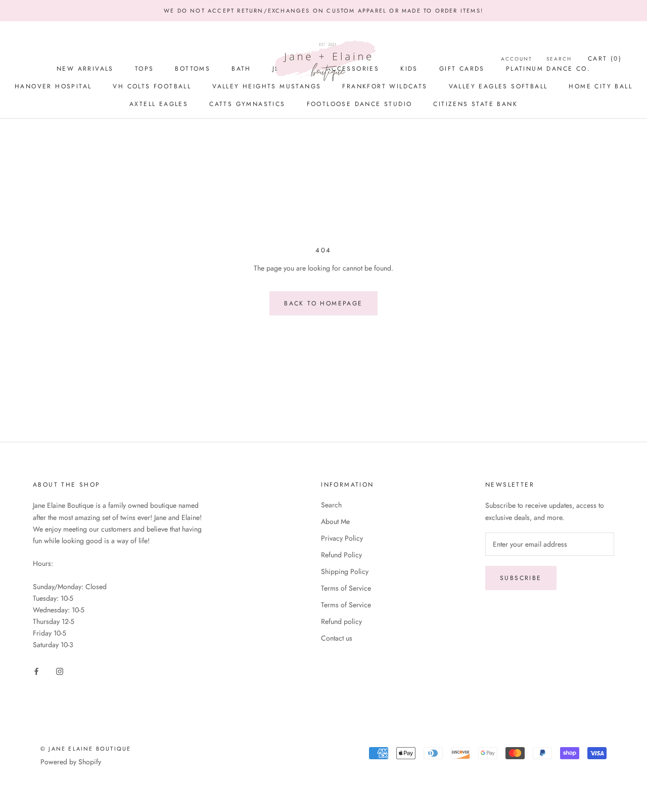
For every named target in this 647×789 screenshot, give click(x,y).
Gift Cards (462, 68)
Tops (144, 68)
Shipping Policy (344, 571)
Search (331, 505)
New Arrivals (85, 68)
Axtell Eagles (158, 104)
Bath (241, 68)
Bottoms (192, 68)
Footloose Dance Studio (359, 104)
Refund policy (341, 621)
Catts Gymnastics (247, 104)
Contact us (336, 638)
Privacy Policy (342, 538)
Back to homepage (323, 303)
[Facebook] (36, 671)
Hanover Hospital (53, 86)
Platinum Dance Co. (548, 68)
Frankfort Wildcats (384, 86)
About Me (335, 521)
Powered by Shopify (70, 762)
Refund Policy (341, 555)
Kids (409, 68)
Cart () (605, 58)
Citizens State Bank (475, 104)
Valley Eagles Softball (498, 86)
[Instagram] (59, 671)
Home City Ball (600, 86)
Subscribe (521, 578)
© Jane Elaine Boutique (85, 749)
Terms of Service (346, 588)
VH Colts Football (152, 86)
